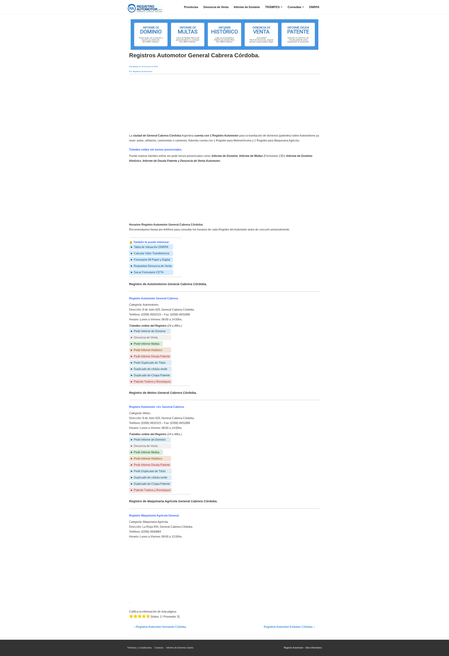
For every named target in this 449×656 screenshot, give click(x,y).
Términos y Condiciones (139, 647)
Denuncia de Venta (216, 7)
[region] (224, 35)
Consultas (294, 7)
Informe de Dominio (247, 7)
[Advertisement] (224, 103)
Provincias (191, 7)
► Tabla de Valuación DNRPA (149, 247)
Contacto (158, 647)
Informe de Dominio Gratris (179, 647)
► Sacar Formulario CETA (147, 272)
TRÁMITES (272, 7)
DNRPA (314, 7)
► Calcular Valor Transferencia (149, 253)
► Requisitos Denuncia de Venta (151, 265)
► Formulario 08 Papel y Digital (150, 259)
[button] (150, 34)
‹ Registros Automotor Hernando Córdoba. (160, 626)
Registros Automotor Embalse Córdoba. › (289, 626)
